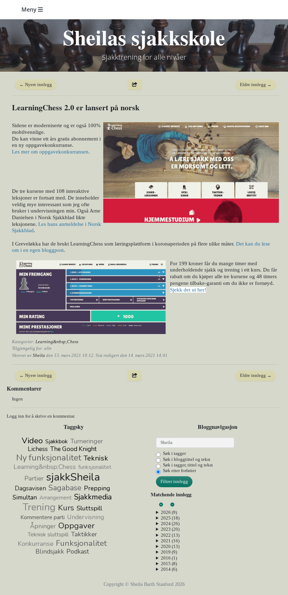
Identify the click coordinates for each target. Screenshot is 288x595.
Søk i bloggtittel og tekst (186, 459)
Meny (29, 9)
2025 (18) (170, 518)
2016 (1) (169, 558)
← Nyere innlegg (35, 84)
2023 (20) (170, 529)
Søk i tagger (174, 453)
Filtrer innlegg (174, 481)
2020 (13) (170, 546)
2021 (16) (170, 540)
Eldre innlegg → (255, 84)
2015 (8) (169, 563)
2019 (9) (169, 552)
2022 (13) (170, 535)
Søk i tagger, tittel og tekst (188, 465)
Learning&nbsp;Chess (56, 341)
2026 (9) (169, 512)
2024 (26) (170, 523)
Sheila (39, 355)
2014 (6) (169, 569)
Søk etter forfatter (179, 470)
